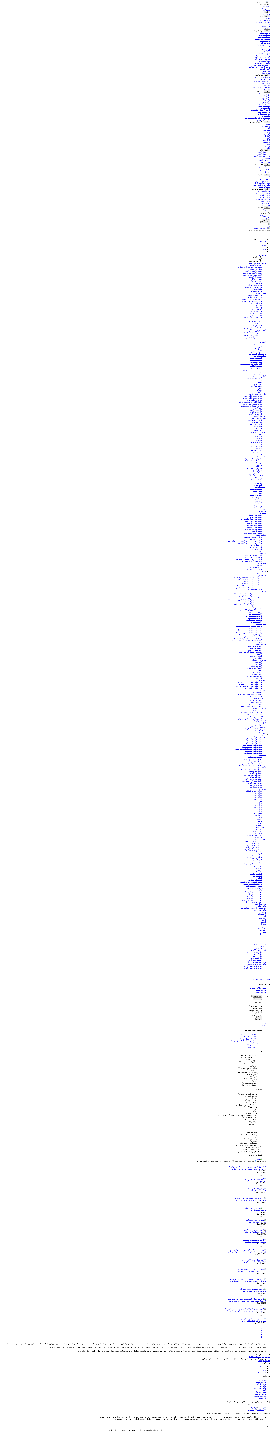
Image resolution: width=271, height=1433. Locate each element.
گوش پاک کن (257, 491)
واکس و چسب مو (255, 567)
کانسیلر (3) (253, 1042)
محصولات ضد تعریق (263, 191)
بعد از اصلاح (257, 473)
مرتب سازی (257, 998)
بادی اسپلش (257, 426)
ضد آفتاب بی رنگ (264, 37)
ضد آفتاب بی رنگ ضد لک (253, 602)
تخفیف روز (266, 220)
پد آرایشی (258, 499)
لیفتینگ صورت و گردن (254, 668)
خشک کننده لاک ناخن (254, 714)
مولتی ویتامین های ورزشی (252, 745)
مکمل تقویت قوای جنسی (261, 185)
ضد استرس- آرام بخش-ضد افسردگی (257, 118)
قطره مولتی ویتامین (254, 297)
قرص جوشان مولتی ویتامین (252, 900)
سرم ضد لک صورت (255, 612)
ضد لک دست (257, 710)
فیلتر (264, 1023)
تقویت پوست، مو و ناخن (253, 841)
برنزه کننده (266, 71)
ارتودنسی (258, 454)
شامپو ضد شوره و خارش (253, 529)
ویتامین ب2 (258, 811)
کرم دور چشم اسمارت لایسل (255, 1232)
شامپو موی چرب (256, 517)
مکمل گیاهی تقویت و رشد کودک (250, 402)
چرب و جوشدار (256, 672)
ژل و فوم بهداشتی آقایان (253, 468)
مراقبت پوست (261, 571)
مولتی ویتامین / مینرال (254, 739)
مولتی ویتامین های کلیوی (253, 753)
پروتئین (267, 124)
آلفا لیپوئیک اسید (256, 874)
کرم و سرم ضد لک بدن (254, 620)
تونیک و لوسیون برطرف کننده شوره (249, 543)
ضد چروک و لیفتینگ (263, 45)
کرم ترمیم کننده (256, 700)
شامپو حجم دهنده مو (254, 525)
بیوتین (260, 801)
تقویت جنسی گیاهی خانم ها (252, 398)
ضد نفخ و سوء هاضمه (254, 374)
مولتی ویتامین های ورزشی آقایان (250, 765)
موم (260, 481)
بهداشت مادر (265, 83)
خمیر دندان (258, 436)
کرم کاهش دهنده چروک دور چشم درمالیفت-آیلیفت (248, 1281)
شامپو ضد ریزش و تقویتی (253, 521)
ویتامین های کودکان (255, 321)
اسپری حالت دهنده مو (254, 569)
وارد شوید (266, 6)
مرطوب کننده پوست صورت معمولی (249, 626)
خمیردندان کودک (256, 281)
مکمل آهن (258, 815)
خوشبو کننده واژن (255, 960)
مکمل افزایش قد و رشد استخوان (250, 299)
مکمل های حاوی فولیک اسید (252, 781)
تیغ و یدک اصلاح (256, 479)
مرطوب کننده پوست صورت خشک (250, 630)
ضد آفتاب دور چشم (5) (249, 1034)
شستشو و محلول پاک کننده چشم (250, 652)
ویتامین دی (258, 809)
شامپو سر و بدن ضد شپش (252, 557)
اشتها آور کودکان (256, 303)
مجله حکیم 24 (265, 222)
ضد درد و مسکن (264, 166)
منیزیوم (259, 823)
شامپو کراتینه (257, 531)
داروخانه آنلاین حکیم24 (258, 988)
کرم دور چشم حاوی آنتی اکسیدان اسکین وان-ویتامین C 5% (245, 1311)
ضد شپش (266, 24)
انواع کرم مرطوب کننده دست (251, 712)
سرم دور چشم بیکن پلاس (257, 1222)
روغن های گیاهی (264, 160)
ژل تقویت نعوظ (256, 958)
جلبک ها (259, 872)
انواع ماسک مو (257, 549)
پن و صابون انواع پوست (253, 688)
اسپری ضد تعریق (256, 424)
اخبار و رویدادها (265, 216)
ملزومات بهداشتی (259, 1396)
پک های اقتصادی (264, 69)
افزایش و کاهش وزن (263, 104)
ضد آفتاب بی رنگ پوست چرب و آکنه (249, 595)
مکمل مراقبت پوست (254, 845)
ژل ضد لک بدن (256, 622)
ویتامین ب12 (257, 797)
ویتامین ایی (258, 805)
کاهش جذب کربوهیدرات (253, 835)
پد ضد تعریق (257, 428)
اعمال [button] (259, 1017)
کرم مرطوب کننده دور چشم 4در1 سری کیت (250, 1200)
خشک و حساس (256, 674)
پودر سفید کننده (256, 446)
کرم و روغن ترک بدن (254, 704)
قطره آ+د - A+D (256, 313)
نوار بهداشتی (257, 462)
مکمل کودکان (265, 79)
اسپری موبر (257, 485)
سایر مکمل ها (265, 108)
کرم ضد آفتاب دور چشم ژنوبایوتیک (254, 1291)
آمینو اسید (266, 130)
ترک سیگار (258, 866)
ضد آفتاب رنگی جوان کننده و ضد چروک (248, 587)
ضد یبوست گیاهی (256, 362)
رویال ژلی (258, 868)
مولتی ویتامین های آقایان (253, 741)
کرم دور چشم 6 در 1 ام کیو (256, 1181)
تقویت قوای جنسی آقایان (253, 966)
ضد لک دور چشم (256, 648)
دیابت (260, 382)
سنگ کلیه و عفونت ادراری (252, 370)
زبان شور (258, 448)
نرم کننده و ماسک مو (262, 22)
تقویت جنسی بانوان (255, 783)
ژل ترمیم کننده (256, 702)
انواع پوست (258, 678)
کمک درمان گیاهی (264, 152)
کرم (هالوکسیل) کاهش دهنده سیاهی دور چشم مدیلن (247, 1301)
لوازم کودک (266, 85)
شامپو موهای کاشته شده (253, 533)
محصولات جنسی (260, 944)
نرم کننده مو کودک (255, 291)
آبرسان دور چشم (256, 656)
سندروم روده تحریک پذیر (253, 886)
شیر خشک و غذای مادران (253, 335)
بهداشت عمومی (264, 201)
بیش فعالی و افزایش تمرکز (252, 327)
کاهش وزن (258, 829)
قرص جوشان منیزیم (254, 898)
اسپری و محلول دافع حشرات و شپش (249, 559)
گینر (268, 128)
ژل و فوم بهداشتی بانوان (253, 458)
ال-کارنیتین (266, 140)
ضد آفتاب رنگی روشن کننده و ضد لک (249, 585)
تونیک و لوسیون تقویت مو (253, 537)
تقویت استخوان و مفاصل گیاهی (251, 406)
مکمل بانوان (266, 98)
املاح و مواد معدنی (263, 102)
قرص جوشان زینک (255, 894)
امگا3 (260, 878)
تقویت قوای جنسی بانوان (253, 968)
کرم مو (259, 551)
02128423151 (261, 241)
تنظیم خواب (257, 876)
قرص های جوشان (264, 112)
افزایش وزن (257, 837)
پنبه (260, 493)
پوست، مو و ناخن (264, 106)
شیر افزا (259, 333)
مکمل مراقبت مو (256, 843)
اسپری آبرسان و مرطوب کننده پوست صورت (246, 640)
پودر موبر (258, 483)
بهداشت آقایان (265, 197)
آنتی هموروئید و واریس (254, 378)
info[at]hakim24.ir (264, 1361)
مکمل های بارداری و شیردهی (251, 331)
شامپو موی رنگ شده (254, 523)
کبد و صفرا (258, 372)
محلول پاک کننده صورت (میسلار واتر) (249, 694)
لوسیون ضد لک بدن (255, 618)
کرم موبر (258, 477)
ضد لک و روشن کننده (262, 39)
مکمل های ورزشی (259, 910)
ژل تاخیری (258, 954)
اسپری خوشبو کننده (255, 420)
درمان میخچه (257, 501)
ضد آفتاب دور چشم (255, 646)
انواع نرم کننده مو (255, 547)
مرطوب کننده (265, 41)
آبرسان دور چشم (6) (250, 1044)
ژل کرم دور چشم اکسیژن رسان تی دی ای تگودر (249, 1169)
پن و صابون (266, 49)
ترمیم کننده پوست (263, 53)
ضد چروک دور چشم (255, 650)
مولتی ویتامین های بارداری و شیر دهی (248, 749)
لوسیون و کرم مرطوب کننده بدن (250, 634)
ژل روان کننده (257, 956)
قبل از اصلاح (257, 471)
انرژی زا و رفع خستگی (254, 857)
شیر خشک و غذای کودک (261, 87)
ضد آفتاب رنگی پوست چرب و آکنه (250, 579)
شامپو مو (267, 18)
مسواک (259, 434)
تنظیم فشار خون (256, 386)
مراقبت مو (262, 511)
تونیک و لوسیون (264, 20)
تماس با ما (266, 218)
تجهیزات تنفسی (264, 169)
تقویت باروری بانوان (255, 785)
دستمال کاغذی (256, 497)
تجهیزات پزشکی (260, 1392)
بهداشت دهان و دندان (262, 193)
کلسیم (259, 819)
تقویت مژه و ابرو (256, 539)
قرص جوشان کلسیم (254, 896)
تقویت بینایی (257, 862)
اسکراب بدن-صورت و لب (253, 696)
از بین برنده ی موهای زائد (261, 199)
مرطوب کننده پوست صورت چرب (250, 628)
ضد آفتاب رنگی (264, 35)
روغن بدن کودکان (255, 269)
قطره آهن (258, 305)
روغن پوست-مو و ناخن (262, 65)
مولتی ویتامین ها (264, 94)
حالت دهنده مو (265, 26)
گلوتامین (267, 134)
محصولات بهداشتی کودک (261, 77)
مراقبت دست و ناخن (263, 55)
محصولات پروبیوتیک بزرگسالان (251, 882)
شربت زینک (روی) (255, 311)
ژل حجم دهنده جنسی (254, 952)
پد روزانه (259, 464)
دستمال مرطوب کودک (254, 285)
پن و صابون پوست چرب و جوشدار (250, 682)
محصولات (262, 255)
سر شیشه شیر (256, 352)
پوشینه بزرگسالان (255, 495)
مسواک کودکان (256, 279)
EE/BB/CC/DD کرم (255, 589)
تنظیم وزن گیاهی (264, 158)
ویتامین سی (257, 807)
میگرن (259, 388)
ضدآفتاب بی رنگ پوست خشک (251, 597)
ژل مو (259, 565)
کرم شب (258, 662)
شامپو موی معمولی (255, 515)
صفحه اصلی (266, 8)
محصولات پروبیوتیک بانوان (253, 775)
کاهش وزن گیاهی (255, 410)
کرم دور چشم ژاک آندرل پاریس (255, 1261)
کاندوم (268, 177)
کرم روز (259, 664)
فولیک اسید (258, 799)
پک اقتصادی (262, 1398)
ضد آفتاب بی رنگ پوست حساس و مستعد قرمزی (244, 600)
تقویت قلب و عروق (255, 880)
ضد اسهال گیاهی (256, 366)
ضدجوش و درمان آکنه (262, 59)
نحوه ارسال (266, 209)
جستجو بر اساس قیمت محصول (248, 1151)
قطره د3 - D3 (257, 315)
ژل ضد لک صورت (255, 614)
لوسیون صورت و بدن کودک (252, 275)
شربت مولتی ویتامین (254, 295)
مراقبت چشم (265, 43)
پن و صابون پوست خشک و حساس (250, 684)
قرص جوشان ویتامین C (253, 892)
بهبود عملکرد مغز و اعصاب (252, 884)
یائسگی (259, 390)
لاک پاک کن (258, 503)
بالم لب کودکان (256, 289)
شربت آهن (258, 307)
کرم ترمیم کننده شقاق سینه (252, 337)
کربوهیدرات (266, 126)
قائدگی (259, 392)
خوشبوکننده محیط (263, 203)
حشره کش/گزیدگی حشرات (252, 561)
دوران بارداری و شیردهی (261, 81)
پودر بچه (259, 283)
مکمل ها (263, 735)
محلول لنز (258, 658)
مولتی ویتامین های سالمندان (252, 747)
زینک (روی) (258, 817)
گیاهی (264, 1390)
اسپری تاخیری (265, 179)
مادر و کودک (261, 1384)
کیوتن (260, 870)
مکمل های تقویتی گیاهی (261, 156)
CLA (268, 138)
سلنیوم (259, 821)
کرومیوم (259, 825)
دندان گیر (258, 348)
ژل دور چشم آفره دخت (257, 1190)
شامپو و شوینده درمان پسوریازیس (250, 718)
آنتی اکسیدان (257, 860)
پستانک (259, 346)
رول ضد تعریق (257, 422)
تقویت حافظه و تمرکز (254, 400)
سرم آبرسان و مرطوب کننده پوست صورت (247, 638)
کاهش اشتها (257, 831)
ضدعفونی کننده (264, 171)
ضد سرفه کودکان (255, 360)
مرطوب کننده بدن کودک (253, 271)
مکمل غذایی (266, 116)
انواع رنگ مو (257, 507)
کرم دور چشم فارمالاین (257, 1210)
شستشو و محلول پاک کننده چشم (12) (244, 1040)
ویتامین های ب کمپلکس (253, 791)
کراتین (268, 132)
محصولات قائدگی (256, 777)
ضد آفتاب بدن (257, 606)
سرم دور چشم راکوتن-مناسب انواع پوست (251, 1271)
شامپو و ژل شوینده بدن (262, 63)
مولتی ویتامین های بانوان (253, 743)
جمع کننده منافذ (264, 61)
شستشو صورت (264, 47)
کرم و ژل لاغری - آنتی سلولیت (259, 67)
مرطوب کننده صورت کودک (252, 273)
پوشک (260, 350)
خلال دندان (258, 444)
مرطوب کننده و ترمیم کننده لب (251, 706)
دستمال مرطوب (256, 489)
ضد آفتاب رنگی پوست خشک (252, 581)
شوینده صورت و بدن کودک (252, 287)
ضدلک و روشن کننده (254, 676)
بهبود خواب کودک (256, 323)
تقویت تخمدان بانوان (255, 787)
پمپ (268, 144)
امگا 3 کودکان (257, 325)
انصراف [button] (258, 1019)
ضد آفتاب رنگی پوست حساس (251, 583)
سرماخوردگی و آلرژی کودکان (251, 317)
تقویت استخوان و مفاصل (253, 855)
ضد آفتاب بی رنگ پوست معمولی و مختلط (247, 593)
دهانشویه (258, 440)
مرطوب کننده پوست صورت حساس (249, 632)
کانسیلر (259, 654)
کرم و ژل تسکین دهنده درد (260, 110)
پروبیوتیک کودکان (256, 319)
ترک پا (259, 642)
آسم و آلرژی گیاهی (255, 358)
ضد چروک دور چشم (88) (248, 1038)
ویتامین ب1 (258, 793)
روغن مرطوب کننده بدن (253, 636)
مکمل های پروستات (255, 761)
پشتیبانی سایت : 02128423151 (259, 1357)
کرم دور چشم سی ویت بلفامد (255, 1242)
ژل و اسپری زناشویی (262, 181)
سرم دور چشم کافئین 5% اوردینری (253, 1321)
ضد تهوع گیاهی (256, 368)
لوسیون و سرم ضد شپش (253, 555)
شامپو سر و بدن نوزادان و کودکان (250, 267)
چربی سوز (266, 142)
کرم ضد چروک (256, 666)
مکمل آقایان (266, 96)
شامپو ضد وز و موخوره (253, 527)
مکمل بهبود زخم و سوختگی (252, 849)
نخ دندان (259, 438)
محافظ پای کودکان (255, 277)
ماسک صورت (257, 692)
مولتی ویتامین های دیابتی (253, 751)
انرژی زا (267, 146)
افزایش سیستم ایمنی (254, 853)
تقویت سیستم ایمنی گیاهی (252, 404)
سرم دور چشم (265, 33)
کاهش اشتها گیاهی (255, 412)
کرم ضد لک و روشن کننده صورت (250, 610)
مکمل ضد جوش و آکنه (254, 847)
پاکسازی (267, 51)
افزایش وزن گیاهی (255, 414)
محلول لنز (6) (252, 1047)
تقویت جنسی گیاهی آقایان (253, 396)
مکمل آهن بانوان (256, 773)
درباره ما (263, 1370)
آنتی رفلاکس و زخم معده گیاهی (251, 364)
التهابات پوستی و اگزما (262, 57)
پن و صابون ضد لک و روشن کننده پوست (248, 686)
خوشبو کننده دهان (255, 442)
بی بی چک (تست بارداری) (261, 183)
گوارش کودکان (256, 309)
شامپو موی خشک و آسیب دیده (251, 519)
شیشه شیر (258, 344)
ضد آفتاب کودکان (256, 265)
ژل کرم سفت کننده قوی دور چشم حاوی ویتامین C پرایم (246, 1252)
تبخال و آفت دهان (255, 450)
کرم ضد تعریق (257, 430)
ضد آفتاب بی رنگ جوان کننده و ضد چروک (247, 604)
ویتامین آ (259, 803)
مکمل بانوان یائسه (255, 771)
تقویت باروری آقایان (255, 763)
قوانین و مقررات (260, 1372)
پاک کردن (262, 1025)
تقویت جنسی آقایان (255, 757)
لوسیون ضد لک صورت (254, 616)
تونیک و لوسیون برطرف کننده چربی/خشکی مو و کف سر (242, 541)
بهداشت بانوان (265, 195)
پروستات (258, 380)
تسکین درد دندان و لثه (254, 452)
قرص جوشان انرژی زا (254, 902)
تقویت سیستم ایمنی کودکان (252, 301)
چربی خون (258, 384)
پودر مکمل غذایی (264, 114)
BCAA (267, 136)
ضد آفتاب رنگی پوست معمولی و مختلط (248, 577)
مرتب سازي (261, 1161)
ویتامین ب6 (258, 795)
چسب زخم (258, 505)
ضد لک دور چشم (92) (250, 1036)
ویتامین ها (266, 100)
